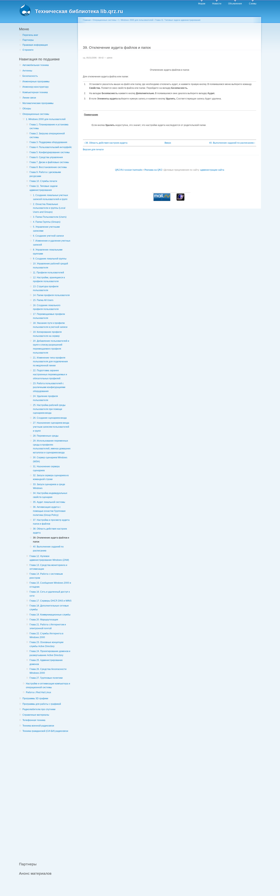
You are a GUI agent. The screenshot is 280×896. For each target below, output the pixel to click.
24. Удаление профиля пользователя (45, 398)
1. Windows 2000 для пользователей (46, 119)
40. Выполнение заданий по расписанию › (232, 143)
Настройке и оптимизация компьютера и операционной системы (48, 685)
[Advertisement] (47, 795)
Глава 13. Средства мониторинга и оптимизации (48, 567)
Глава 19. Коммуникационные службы (50, 614)
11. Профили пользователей (48, 272)
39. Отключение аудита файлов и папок (51, 539)
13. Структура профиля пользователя (45, 288)
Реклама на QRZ (153, 170)
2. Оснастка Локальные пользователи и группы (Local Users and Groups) (49, 208)
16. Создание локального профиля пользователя (46, 307)
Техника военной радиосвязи (38, 725)
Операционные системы (35, 114)
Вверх (168, 143)
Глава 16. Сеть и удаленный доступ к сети (50, 593)
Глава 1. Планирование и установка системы (49, 126)
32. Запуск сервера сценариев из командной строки (51, 477)
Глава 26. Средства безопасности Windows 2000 (48, 671)
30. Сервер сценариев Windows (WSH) (50, 459)
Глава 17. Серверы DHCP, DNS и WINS (50, 600)
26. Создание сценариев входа (50, 418)
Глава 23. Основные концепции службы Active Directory (46, 644)
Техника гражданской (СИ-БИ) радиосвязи (45, 731)
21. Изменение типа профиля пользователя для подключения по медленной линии (50, 361)
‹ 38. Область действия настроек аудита (105, 143)
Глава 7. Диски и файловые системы (49, 162)
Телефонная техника (33, 720)
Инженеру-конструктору (35, 87)
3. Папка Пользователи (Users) (49, 217)
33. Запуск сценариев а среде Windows (49, 486)
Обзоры (26, 108)
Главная (87, 20)
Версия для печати (93, 149)
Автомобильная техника (35, 65)
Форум (201, 3)
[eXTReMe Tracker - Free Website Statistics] (180, 199)
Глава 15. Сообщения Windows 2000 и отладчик (50, 585)
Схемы (252, 3)
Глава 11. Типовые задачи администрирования (44, 188)
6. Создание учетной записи (48, 235)
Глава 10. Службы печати (43, 181)
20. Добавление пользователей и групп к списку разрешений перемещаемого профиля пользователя (51, 347)
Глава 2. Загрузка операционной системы (47, 135)
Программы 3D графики (35, 698)
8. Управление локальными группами (47, 251)
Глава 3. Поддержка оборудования (48, 142)
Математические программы (38, 103)
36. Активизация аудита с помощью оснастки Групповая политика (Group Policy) (49, 511)
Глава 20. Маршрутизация (44, 619)
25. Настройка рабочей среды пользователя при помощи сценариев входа (49, 409)
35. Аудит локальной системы (49, 502)
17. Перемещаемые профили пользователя (49, 316)
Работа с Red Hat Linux (38, 692)
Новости (216, 3)
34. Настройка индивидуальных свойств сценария (50, 495)
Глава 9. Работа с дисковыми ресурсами (45, 174)
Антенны (27, 70)
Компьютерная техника (35, 92)
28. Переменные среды (45, 435)
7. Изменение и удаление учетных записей (51, 242)
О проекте (28, 50)
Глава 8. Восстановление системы (48, 167)
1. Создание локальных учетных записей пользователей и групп (50, 197)
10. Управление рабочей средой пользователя (50, 265)
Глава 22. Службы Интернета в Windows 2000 (46, 635)
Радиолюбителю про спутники (38, 709)
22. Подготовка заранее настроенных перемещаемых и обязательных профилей (50, 374)
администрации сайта (212, 170)
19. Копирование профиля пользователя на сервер (47, 334)
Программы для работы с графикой (41, 704)
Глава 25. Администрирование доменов (46, 662)
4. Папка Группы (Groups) (46, 222)
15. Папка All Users (43, 300)
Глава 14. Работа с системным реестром (46, 576)
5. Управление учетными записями (46, 229)
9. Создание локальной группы (49, 258)
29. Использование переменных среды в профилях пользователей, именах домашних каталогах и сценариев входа (51, 446)
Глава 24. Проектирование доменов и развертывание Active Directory (50, 653)
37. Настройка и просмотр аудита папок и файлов (51, 522)
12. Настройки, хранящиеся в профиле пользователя (49, 279)
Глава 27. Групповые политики (46, 678)
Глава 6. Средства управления (46, 157)
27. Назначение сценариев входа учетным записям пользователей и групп (51, 427)
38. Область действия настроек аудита (50, 530)
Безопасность (30, 76)
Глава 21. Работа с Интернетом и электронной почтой (48, 626)
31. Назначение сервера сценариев (46, 468)
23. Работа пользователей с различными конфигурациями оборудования (49, 387)
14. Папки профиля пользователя (51, 295)
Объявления (235, 3)
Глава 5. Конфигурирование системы (50, 152)
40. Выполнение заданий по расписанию (48, 548)
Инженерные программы (36, 81)
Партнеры (28, 40)
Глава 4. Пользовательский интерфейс (51, 147)
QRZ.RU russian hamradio (128, 170)
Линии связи (29, 97)
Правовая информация (35, 45)
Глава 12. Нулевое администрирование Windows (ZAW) (49, 558)
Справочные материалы (35, 715)
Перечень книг (30, 35)
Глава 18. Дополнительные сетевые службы (49, 607)
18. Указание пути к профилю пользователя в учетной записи (50, 325)
